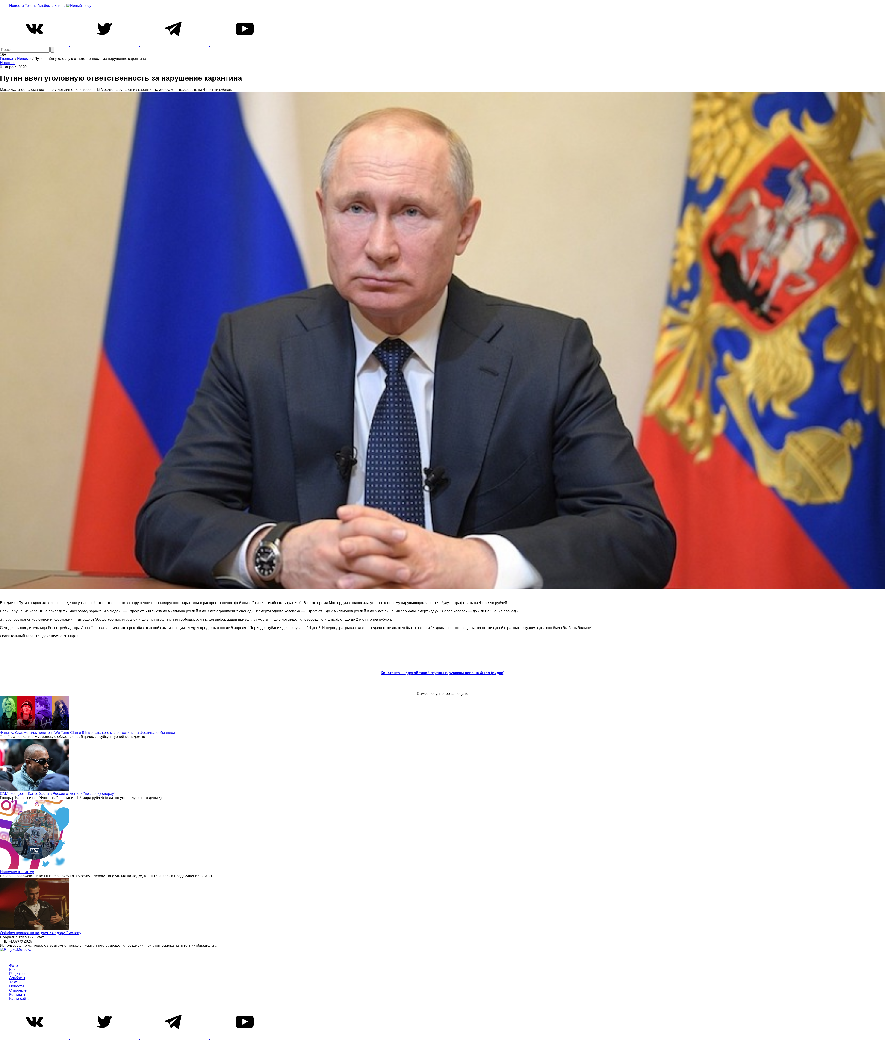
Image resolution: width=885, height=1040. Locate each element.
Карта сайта (19, 999)
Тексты (31, 6)
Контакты (17, 994)
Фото (13, 965)
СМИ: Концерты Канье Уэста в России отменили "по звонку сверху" (57, 794)
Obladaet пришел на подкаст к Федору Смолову (40, 933)
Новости (16, 6)
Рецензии (17, 974)
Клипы (59, 6)
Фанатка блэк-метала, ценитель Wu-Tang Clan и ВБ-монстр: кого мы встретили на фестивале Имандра (87, 732)
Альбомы (45, 6)
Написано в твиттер (17, 872)
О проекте (18, 990)
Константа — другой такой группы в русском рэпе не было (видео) (442, 673)
